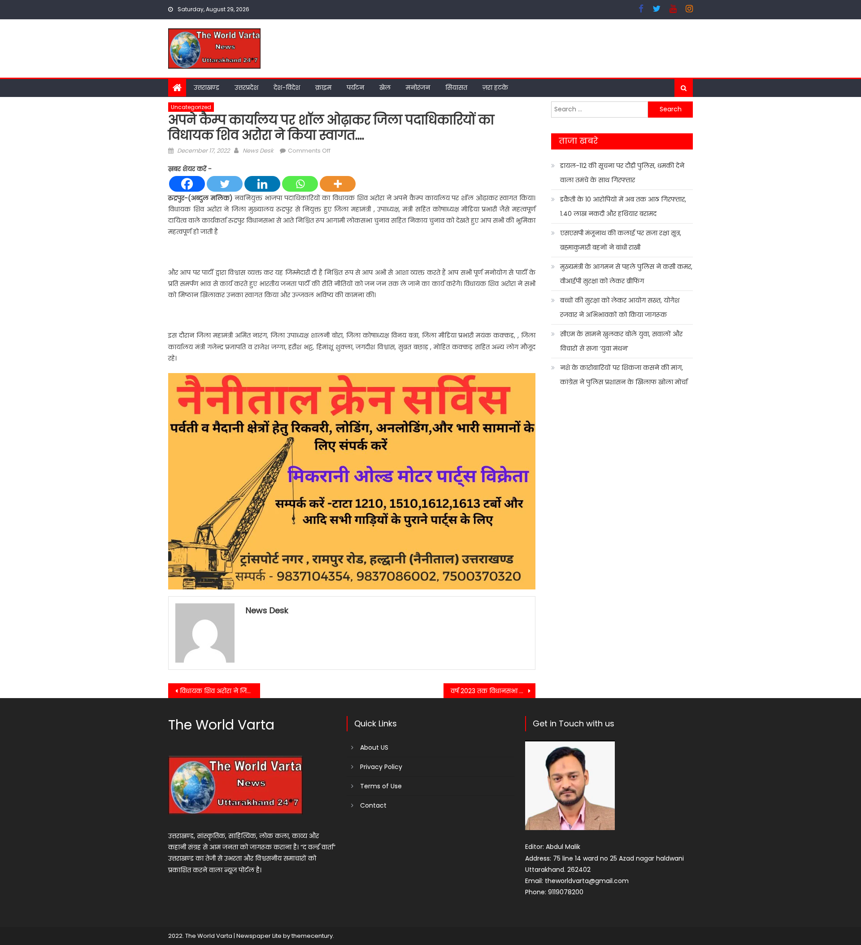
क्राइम (323, 87)
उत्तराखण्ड (206, 87)
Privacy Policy (381, 766)
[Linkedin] (262, 184)
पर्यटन (355, 87)
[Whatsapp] (300, 184)
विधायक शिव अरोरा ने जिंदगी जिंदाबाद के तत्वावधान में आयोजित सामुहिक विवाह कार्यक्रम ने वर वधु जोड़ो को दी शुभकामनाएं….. (220, 690)
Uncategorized (191, 107)
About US (374, 747)
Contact (373, 805)
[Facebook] (187, 184)
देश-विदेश (287, 87)
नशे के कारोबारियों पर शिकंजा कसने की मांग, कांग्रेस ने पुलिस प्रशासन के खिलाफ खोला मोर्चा (623, 375)
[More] (338, 184)
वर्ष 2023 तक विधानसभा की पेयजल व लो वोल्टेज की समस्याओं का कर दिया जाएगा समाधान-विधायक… (493, 690)
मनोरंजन (418, 87)
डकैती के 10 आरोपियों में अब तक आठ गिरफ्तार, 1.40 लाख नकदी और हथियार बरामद (623, 206)
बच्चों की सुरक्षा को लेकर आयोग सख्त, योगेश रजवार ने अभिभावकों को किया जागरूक (619, 307)
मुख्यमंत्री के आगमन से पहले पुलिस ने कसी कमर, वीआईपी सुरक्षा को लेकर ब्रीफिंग (626, 274)
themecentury (312, 936)
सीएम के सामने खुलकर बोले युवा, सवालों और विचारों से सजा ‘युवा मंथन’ (621, 341)
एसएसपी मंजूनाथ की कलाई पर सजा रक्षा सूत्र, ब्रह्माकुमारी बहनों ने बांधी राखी (620, 240)
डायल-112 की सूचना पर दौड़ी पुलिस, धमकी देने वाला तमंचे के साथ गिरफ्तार (622, 173)
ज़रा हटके (495, 87)
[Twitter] (225, 184)
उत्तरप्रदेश (246, 87)
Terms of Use (381, 786)
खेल (385, 87)
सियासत (456, 87)
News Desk (258, 150)
